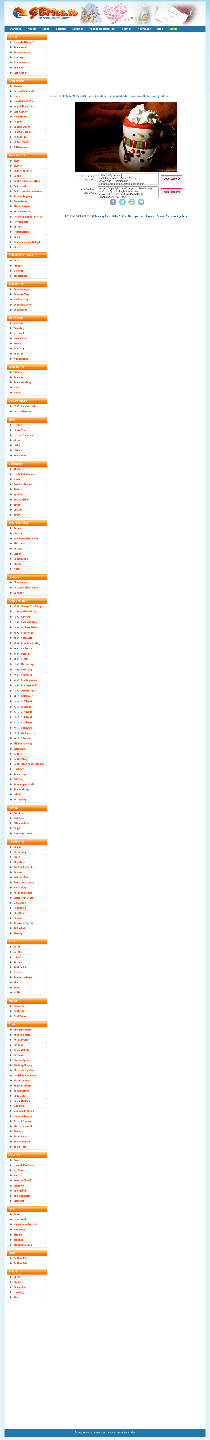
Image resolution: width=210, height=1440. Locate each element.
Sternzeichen (21, 499)
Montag (18, 57)
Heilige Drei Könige (32, 606)
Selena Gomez (22, 1141)
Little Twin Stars (23, 897)
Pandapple (20, 907)
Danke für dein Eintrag (27, 180)
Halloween (27, 696)
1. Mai (24, 658)
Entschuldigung (23, 196)
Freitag (18, 343)
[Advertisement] (28, 1364)
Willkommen (21, 147)
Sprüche (61, 28)
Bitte (16, 160)
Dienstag (19, 328)
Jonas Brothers (22, 1085)
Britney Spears (22, 1060)
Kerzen (18, 548)
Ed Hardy (19, 1011)
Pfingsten (26, 674)
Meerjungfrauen (23, 833)
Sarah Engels (21, 1136)
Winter (17, 392)
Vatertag (26, 669)
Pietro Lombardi (23, 1126)
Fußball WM (20, 1263)
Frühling (18, 372)
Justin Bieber (21, 1090)
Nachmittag (21, 299)
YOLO (17, 514)
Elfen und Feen (22, 823)
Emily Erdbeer (22, 877)
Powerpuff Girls (23, 1180)
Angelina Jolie (22, 1034)
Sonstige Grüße (23, 131)
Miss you (18, 270)
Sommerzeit (21, 47)
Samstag (19, 348)
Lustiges (77, 28)
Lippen (17, 553)
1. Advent (26, 701)
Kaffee (18, 226)
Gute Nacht (20, 309)
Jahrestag (20, 774)
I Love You (19, 430)
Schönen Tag (21, 294)
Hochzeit (19, 769)
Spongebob (20, 1190)
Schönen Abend (23, 304)
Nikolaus (26, 706)
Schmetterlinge (23, 977)
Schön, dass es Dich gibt (28, 242)
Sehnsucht (20, 455)
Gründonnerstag (30, 643)
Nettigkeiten (21, 231)
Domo (17, 1160)
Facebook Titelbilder (102, 28)
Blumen (126, 28)
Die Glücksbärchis (24, 867)
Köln (16, 1297)
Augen (17, 528)
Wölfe (17, 992)
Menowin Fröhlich (24, 1111)
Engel (17, 828)
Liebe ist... (20, 450)
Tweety (18, 933)
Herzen (18, 424)
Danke (17, 175)
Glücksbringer (22, 206)
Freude (18, 265)
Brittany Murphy (23, 1065)
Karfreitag (27, 648)
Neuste (32, 28)
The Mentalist (22, 1195)
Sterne (18, 564)
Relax (17, 236)
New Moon (19, 1229)
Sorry (17, 247)
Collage (18, 533)
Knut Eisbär (20, 967)
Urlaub (17, 794)
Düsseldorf (20, 1287)
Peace (17, 121)
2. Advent (26, 711)
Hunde (17, 957)
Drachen (18, 813)
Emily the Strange (24, 882)
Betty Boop (20, 852)
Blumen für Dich (23, 170)
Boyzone (18, 1055)
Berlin (17, 1276)
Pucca (17, 918)
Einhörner (19, 818)
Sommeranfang (22, 382)
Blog (160, 28)
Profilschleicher (23, 484)
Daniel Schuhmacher (26, 1075)
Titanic (18, 1234)
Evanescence (21, 1080)
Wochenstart (21, 62)
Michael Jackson (23, 1116)
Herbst (18, 387)
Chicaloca (19, 862)
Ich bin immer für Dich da (28, 216)
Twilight (18, 1239)
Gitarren (18, 543)
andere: (93, 179)
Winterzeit (27, 411)
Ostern (25, 653)
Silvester (26, 738)
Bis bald (18, 86)
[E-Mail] (141, 204)
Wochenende (21, 358)
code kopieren (172, 178)
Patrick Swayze (23, 1121)
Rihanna (18, 1131)
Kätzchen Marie (23, 892)
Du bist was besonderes (27, 191)
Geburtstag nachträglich (28, 763)
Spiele (173, 28)
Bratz (17, 857)
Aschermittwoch (30, 627)
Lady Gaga (20, 1095)
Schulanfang (21, 789)
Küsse (17, 440)
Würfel (18, 568)
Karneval (26, 616)
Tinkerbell (20, 928)
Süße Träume (21, 142)
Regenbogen (21, 558)
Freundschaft (22, 201)
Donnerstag (20, 338)
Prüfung (18, 779)
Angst (17, 260)
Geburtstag (20, 758)
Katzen (18, 962)
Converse (19, 1006)
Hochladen (144, 28)
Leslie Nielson (22, 1101)
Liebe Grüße (21, 72)
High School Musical (25, 1224)
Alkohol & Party (23, 743)
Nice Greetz (21, 116)
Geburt (18, 753)
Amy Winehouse (23, 1029)
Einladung (19, 748)
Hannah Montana (24, 1165)
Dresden (18, 1282)
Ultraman (19, 1200)
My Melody (20, 902)
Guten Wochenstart (25, 91)
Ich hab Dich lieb (23, 435)
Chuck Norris (21, 582)
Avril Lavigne (21, 1039)
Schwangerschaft (24, 784)
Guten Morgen (22, 52)
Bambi (17, 846)
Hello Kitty (20, 887)
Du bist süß (20, 186)
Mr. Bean (19, 1170)
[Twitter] (122, 204)
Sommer (18, 67)
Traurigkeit (20, 275)
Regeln (111, 1432)
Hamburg (19, 1292)
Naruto (18, 1175)
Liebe (45, 28)
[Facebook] (113, 204)
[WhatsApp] (131, 204)
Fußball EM (20, 1258)
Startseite (16, 28)
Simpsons (19, 1185)
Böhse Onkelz (21, 1050)
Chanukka (27, 727)
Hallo (17, 96)
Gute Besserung (23, 211)
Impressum (100, 1432)
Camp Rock (20, 1219)
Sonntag (18, 353)
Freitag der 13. (29, 685)
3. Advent (26, 717)
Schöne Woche (22, 126)
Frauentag (27, 632)
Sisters (18, 489)
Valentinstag (28, 611)
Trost (17, 504)
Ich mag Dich (21, 221)
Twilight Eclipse (23, 1244)
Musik (17, 479)
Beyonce (18, 1045)
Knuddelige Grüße (24, 106)
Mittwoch (19, 333)
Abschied (19, 469)
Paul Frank (20, 1016)
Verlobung (20, 799)
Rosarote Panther (24, 923)
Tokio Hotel (20, 1146)
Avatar (18, 1214)
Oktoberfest (28, 690)
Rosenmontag (29, 622)
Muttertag (27, 664)
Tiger (17, 982)
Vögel (17, 987)
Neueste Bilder (22, 42)
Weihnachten (28, 733)
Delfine (18, 951)
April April (27, 637)
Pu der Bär (20, 912)
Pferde (18, 972)
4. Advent (26, 722)
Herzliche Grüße (23, 101)
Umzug (18, 509)
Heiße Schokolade (24, 474)
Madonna (19, 1105)
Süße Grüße (20, 137)
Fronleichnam (29, 680)
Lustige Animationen (26, 587)
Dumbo (18, 872)
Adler (17, 946)
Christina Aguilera (24, 1070)
